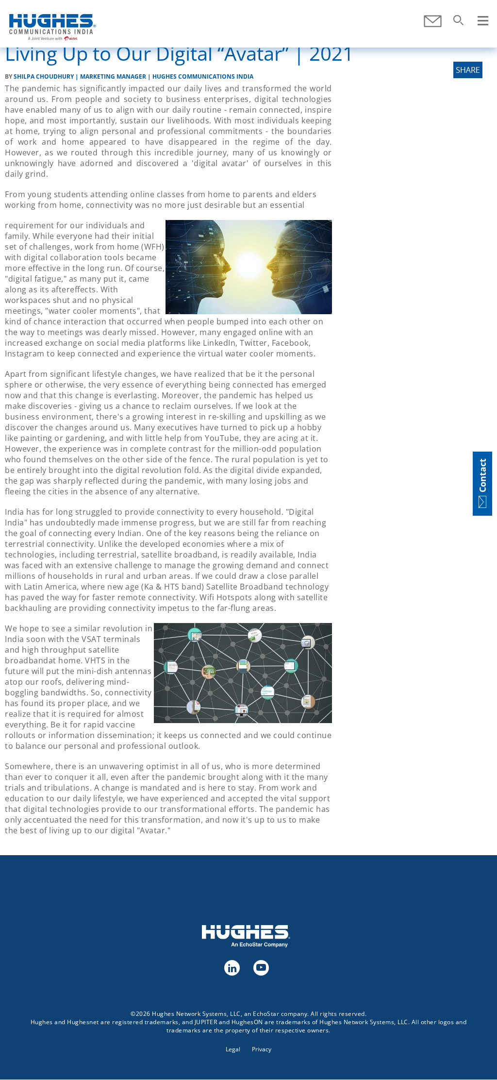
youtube (260, 967)
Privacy (261, 1049)
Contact (432, 21)
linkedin (231, 967)
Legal (233, 1049)
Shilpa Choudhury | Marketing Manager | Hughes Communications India (133, 76)
